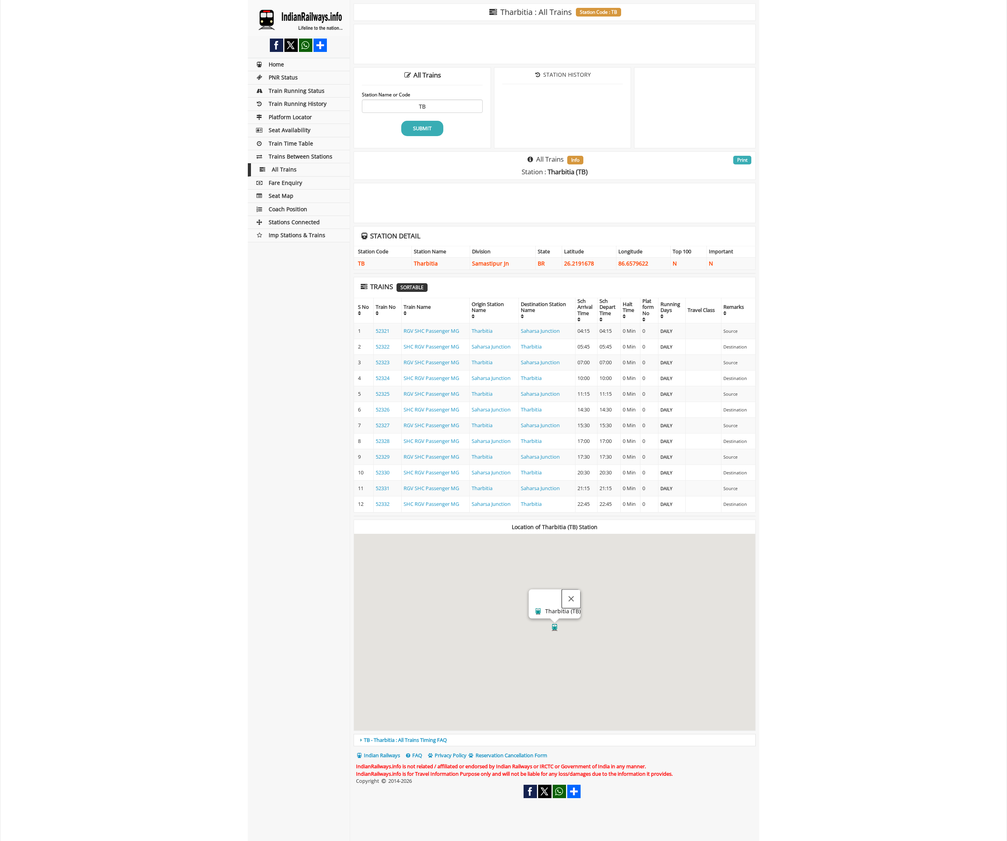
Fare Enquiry (285, 182)
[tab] (554, 739)
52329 (382, 456)
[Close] (571, 599)
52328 (382, 440)
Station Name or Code (386, 94)
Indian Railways (381, 755)
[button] (554, 627)
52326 (382, 409)
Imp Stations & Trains (297, 235)
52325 (382, 393)
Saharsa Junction (540, 330)
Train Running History (297, 103)
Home (276, 64)
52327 (382, 425)
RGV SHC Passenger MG (431, 330)
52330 (382, 472)
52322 (382, 346)
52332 (382, 503)
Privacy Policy (450, 755)
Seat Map (281, 195)
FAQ (416, 755)
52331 (382, 488)
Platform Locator (290, 117)
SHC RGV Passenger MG (431, 346)
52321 (382, 330)
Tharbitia (482, 330)
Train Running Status (297, 90)
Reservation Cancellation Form (510, 755)
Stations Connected (294, 222)
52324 (382, 378)
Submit (422, 128)
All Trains (284, 169)
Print (742, 160)
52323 (382, 362)
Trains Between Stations (300, 156)
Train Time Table (291, 143)
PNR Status (283, 77)
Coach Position (288, 209)
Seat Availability (289, 130)
